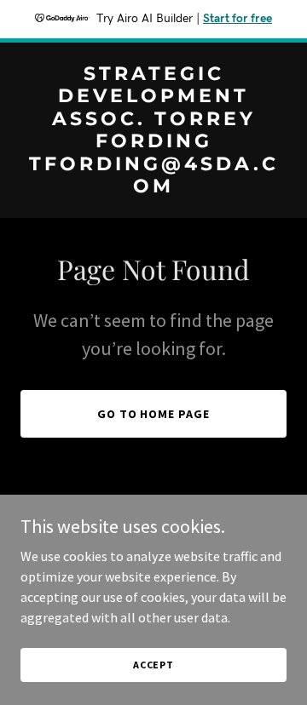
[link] (153, 187)
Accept (153, 664)
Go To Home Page (154, 413)
